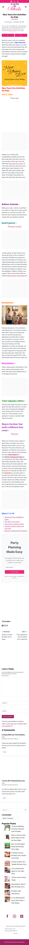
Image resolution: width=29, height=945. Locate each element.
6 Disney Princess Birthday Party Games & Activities (18, 855)
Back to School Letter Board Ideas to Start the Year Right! (18, 837)
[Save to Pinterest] (21, 35)
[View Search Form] (25, 6)
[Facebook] (11, 1)
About (15, 933)
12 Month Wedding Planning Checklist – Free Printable (18, 829)
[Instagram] (17, 1)
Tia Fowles (9, 22)
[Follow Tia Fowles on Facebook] (3, 625)
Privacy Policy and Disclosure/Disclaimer (11, 929)
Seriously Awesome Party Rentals (16, 531)
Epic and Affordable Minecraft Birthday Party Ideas (18, 846)
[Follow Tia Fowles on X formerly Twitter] (6, 625)
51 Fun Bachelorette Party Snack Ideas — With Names (18, 900)
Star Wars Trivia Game (12, 522)
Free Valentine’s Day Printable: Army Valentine (22, 635)
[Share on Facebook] (8, 35)
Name (5, 703)
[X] (14, 1)
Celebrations (14, 19)
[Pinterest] (21, 916)
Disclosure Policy (12, 30)
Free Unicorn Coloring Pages (14, 524)
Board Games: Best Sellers (16, 276)
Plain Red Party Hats (16, 163)
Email (5, 711)
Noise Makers (13, 454)
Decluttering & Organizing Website (15, 926)
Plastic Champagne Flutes (14, 457)
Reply (4, 752)
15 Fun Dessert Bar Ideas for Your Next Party (17, 871)
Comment (5, 675)
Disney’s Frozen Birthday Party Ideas (7, 635)
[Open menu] (3, 7)
